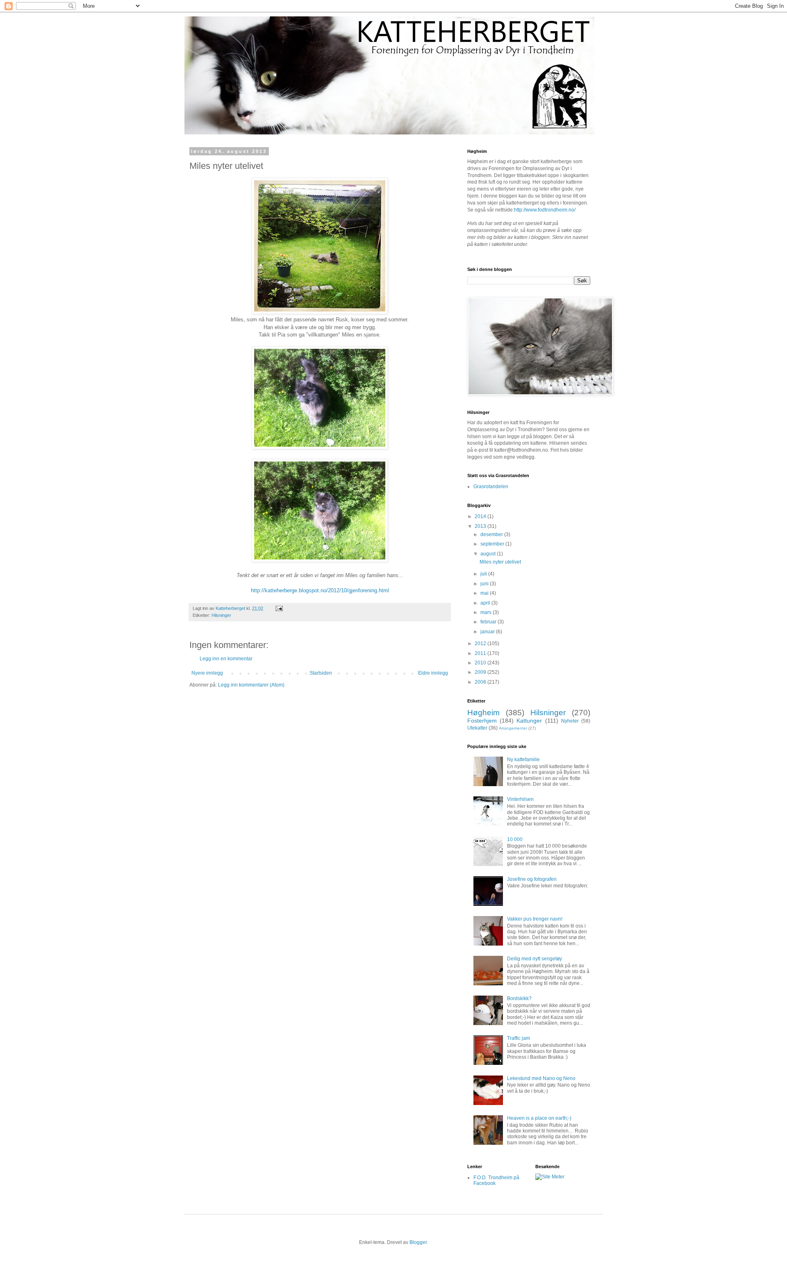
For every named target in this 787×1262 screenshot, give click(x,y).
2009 (481, 672)
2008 (481, 682)
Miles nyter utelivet (500, 562)
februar (489, 622)
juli (484, 574)
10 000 (515, 839)
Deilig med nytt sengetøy (534, 959)
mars (486, 612)
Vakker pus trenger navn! (534, 919)
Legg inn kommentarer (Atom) (251, 685)
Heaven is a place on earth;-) (539, 1118)
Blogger (418, 1242)
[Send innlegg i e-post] (278, 608)
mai (485, 593)
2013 (481, 526)
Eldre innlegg (433, 673)
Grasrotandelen (490, 486)
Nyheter (570, 721)
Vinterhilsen (520, 799)
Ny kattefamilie (523, 759)
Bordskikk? (519, 998)
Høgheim (483, 712)
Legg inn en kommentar (226, 659)
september (492, 544)
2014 (481, 516)
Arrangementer (513, 728)
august (488, 554)
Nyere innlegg (207, 673)
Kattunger (529, 720)
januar (488, 631)
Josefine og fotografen (532, 879)
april (485, 603)
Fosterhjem (482, 720)
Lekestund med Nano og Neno (541, 1078)
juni (485, 584)
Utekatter (477, 728)
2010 (481, 663)
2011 (481, 653)
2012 (481, 643)
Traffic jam (518, 1038)
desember (492, 534)
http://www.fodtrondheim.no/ (544, 210)
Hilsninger (221, 615)
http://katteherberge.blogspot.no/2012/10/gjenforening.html (320, 590)
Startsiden (320, 673)
